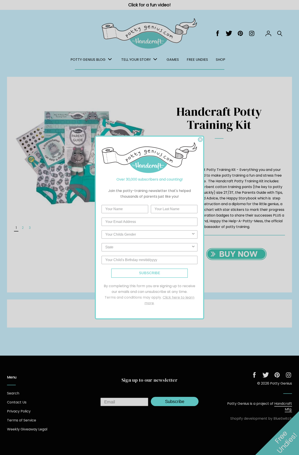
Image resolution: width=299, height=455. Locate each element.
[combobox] (148, 234)
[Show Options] (193, 234)
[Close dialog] (200, 139)
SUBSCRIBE (149, 273)
